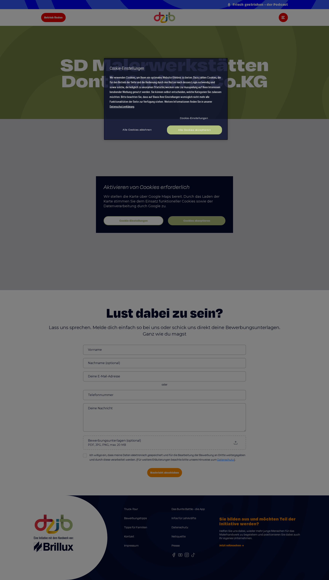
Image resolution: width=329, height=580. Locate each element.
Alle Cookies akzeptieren (194, 130)
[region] (166, 99)
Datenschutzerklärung (122, 106)
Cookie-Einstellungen (194, 118)
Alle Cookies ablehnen (137, 130)
